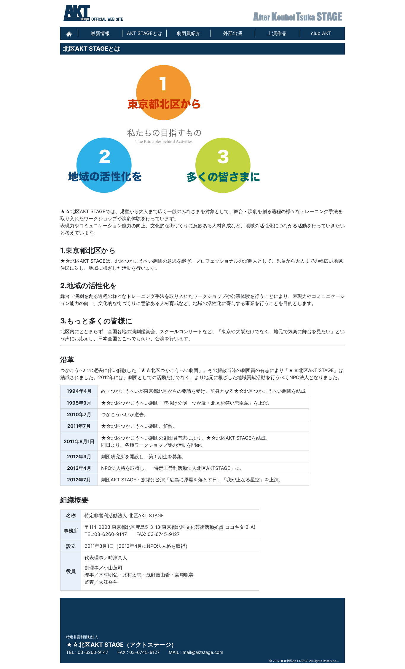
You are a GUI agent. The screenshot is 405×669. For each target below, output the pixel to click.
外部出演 (232, 33)
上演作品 (276, 33)
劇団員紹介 (188, 33)
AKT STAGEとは (144, 33)
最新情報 (100, 33)
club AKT (321, 33)
